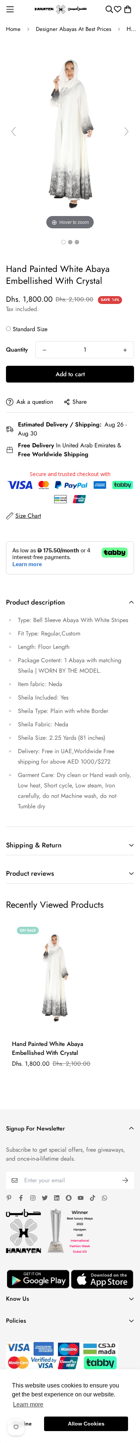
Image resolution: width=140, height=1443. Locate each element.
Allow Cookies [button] (86, 1424)
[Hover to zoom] (70, 134)
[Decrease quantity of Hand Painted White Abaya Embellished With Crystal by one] (44, 350)
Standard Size (30, 329)
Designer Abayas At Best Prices (73, 29)
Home (13, 29)
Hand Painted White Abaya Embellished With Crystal (47, 1048)
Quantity (17, 349)
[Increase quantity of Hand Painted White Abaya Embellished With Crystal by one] (125, 350)
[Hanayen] (61, 9)
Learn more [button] (28, 1404)
